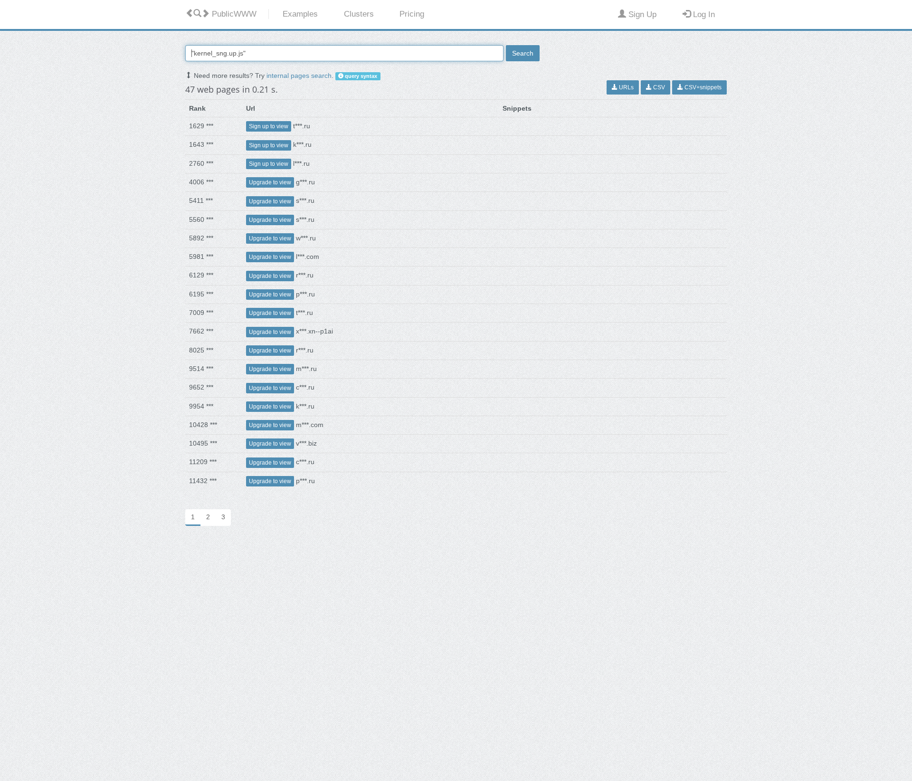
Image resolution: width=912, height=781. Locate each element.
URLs (626, 87)
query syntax (360, 76)
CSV (658, 87)
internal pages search (299, 75)
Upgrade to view (270, 182)
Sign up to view (268, 126)
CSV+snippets (702, 87)
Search (522, 53)
